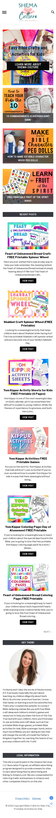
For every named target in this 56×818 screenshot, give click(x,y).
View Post (28, 281)
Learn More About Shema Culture (28, 66)
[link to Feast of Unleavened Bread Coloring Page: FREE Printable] (28, 577)
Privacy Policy (22, 798)
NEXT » (47, 632)
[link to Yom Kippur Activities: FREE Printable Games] (28, 440)
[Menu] (4, 13)
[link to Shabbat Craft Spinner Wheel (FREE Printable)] (28, 304)
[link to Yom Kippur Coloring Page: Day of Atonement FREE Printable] (28, 508)
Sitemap (36, 798)
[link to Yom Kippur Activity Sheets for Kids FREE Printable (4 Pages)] (28, 372)
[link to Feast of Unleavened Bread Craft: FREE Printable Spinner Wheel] (28, 235)
